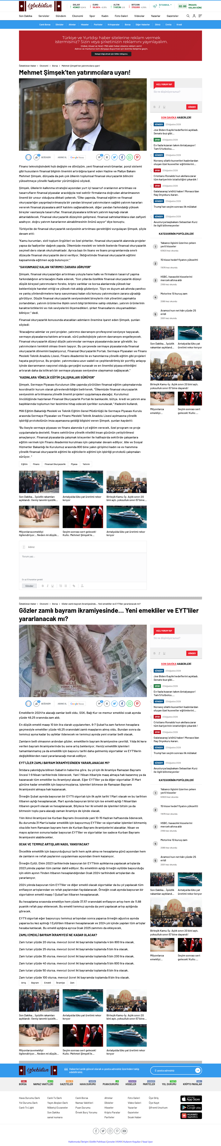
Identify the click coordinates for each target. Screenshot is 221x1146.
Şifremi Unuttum (158, 1107)
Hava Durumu (88, 1083)
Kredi (179, 24)
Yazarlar (155, 15)
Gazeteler (173, 15)
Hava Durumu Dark (29, 1097)
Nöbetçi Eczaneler (57, 1107)
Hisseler (85, 24)
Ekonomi (77, 15)
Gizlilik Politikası (97, 1141)
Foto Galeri (121, 15)
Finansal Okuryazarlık (55, 464)
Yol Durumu (169, 1083)
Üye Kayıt (154, 1102)
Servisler (44, 15)
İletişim (84, 1141)
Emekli (47, 982)
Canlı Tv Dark (54, 1097)
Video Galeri (134, 1102)
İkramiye (60, 982)
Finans (36, 464)
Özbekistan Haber (27, 65)
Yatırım (86, 464)
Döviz (157, 24)
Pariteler (98, 24)
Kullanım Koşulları (132, 1141)
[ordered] (60, 586)
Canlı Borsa (44, 24)
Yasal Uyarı (147, 1141)
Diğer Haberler (143, 24)
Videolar (139, 15)
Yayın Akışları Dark (57, 1102)
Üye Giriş (153, 1097)
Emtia (168, 24)
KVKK (119, 1141)
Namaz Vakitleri (43, 1083)
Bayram (35, 982)
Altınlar (72, 24)
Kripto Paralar (192, 1083)
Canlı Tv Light (26, 1107)
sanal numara (55, 1117)
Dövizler (60, 24)
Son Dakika (25, 15)
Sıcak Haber (134, 1117)
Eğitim (24, 464)
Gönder (29, 585)
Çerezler (111, 1141)
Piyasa (74, 464)
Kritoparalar (114, 24)
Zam (72, 982)
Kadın (105, 15)
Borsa (128, 24)
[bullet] (65, 586)
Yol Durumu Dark (28, 1102)
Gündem (61, 15)
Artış (23, 982)
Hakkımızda (74, 1141)
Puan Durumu (111, 1083)
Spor (92, 15)
